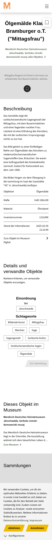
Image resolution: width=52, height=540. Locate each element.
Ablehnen (14, 528)
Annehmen (37, 528)
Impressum (35, 520)
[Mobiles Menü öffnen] (47, 6)
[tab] (26, 536)
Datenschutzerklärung (15, 520)
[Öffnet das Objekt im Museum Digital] (47, 238)
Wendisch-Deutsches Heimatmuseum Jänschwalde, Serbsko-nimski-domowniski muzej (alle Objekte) (26, 53)
